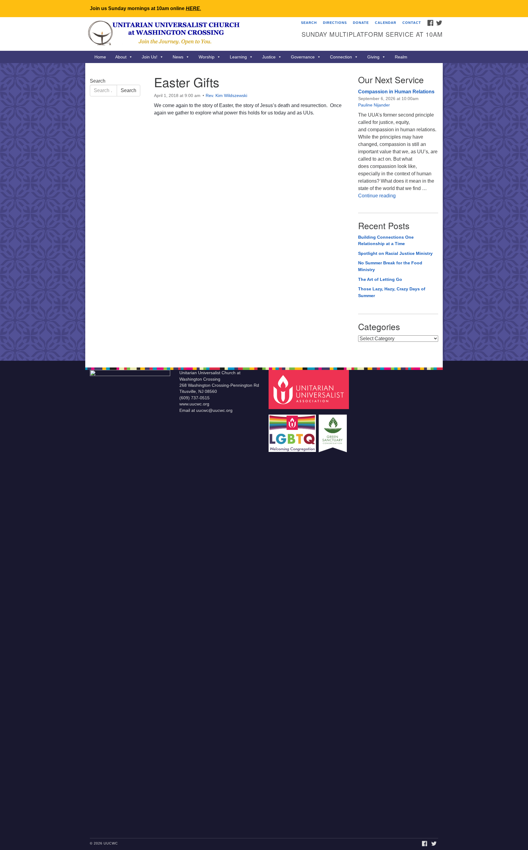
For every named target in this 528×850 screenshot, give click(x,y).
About (121, 56)
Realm (401, 56)
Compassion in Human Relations (396, 91)
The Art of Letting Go (380, 279)
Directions (335, 22)
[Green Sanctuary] (333, 430)
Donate (361, 22)
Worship (207, 56)
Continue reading (377, 195)
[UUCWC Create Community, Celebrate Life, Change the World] (189, 34)
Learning (238, 56)
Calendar (385, 22)
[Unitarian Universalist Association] (309, 389)
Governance (303, 56)
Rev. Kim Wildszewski (226, 95)
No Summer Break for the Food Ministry (390, 266)
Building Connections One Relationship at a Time (386, 240)
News (178, 56)
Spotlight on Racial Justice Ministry (395, 253)
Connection (341, 56)
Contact (411, 22)
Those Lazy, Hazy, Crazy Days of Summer (391, 292)
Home (100, 56)
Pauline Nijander (374, 105)
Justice (269, 56)
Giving (373, 56)
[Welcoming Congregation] (293, 430)
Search (309, 22)
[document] (264, 212)
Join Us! (149, 56)
